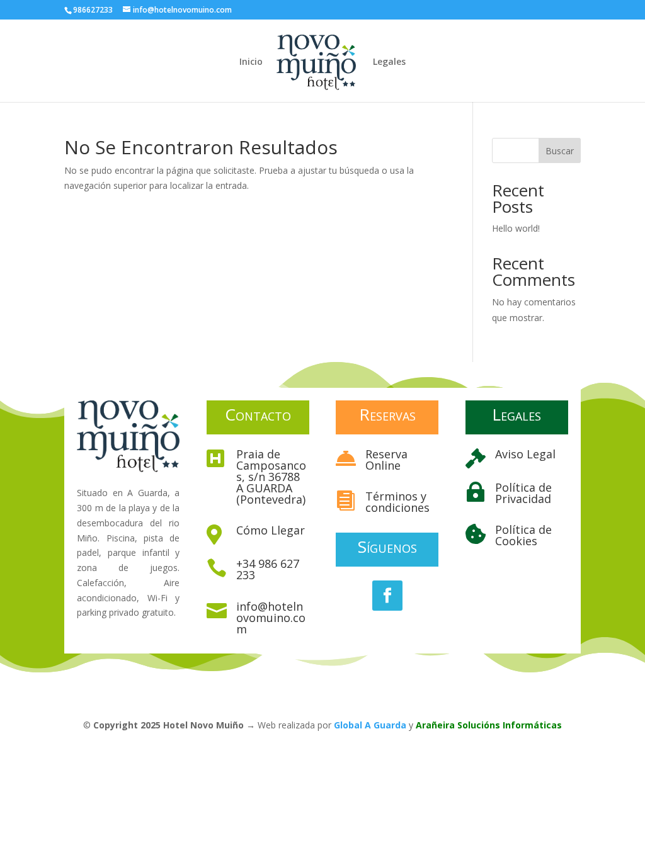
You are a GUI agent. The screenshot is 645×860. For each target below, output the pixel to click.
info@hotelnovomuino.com (270, 618)
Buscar (559, 151)
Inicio (251, 62)
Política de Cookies (523, 535)
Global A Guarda (370, 725)
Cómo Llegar (270, 530)
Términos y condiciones (397, 502)
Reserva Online (386, 459)
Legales (389, 62)
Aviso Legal (525, 453)
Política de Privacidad (523, 493)
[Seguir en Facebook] (387, 595)
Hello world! (516, 228)
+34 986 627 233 (267, 569)
